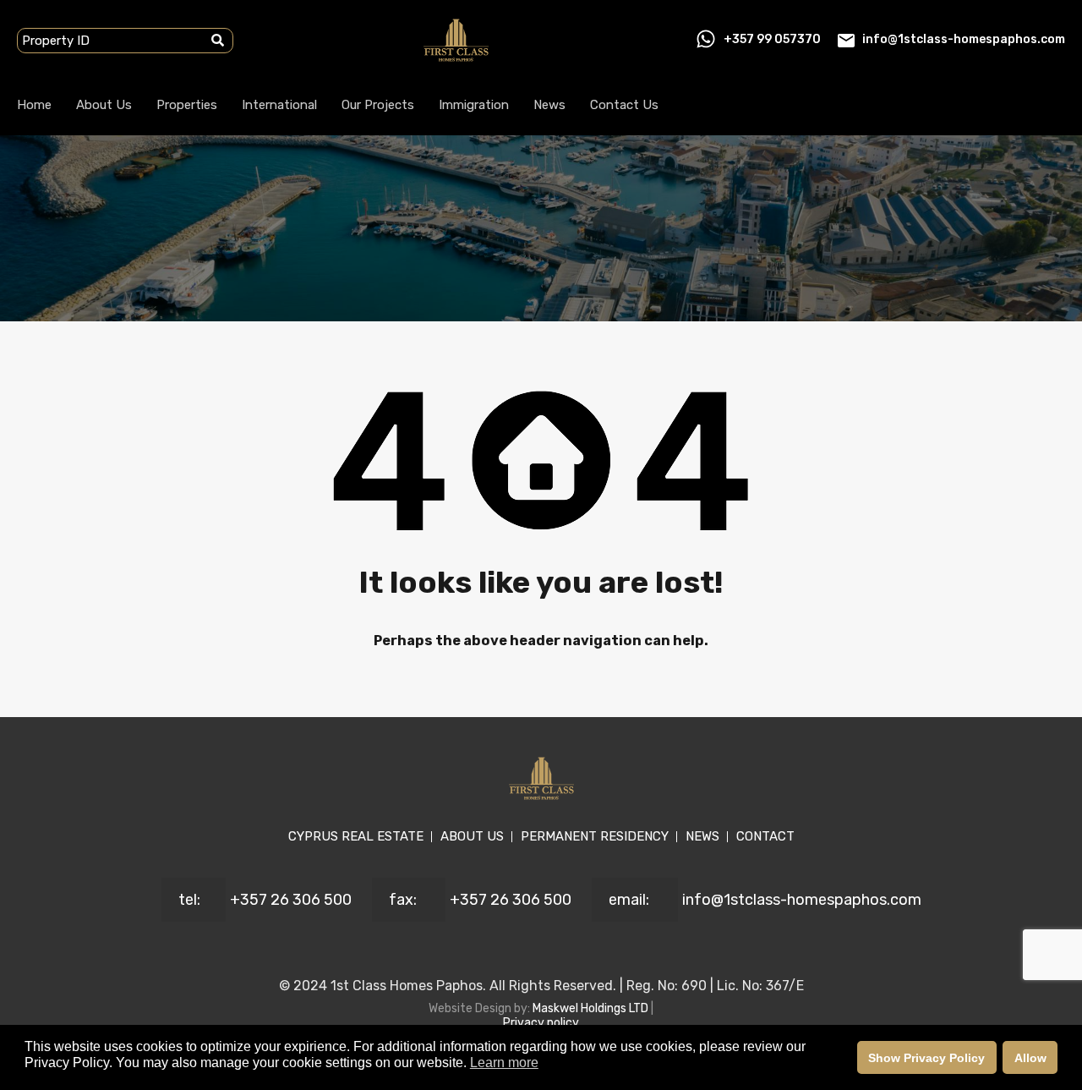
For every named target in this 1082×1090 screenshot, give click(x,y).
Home (34, 104)
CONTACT (765, 836)
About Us (104, 104)
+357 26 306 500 (291, 899)
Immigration (474, 104)
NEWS (702, 836)
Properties (186, 104)
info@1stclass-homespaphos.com (963, 39)
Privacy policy (541, 1023)
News (549, 104)
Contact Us (624, 104)
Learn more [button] (504, 1062)
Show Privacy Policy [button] (926, 1058)
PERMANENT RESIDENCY (595, 836)
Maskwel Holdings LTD (592, 1008)
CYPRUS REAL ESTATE (356, 836)
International (279, 104)
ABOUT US (472, 836)
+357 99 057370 (772, 39)
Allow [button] (1030, 1058)
